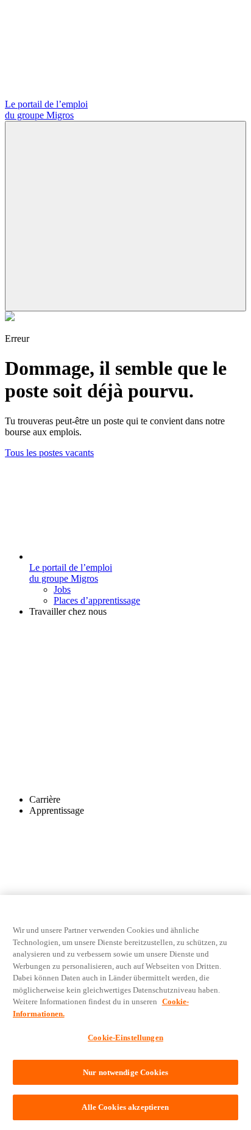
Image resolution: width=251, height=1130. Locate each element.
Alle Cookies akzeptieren (125, 1107)
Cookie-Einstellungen (125, 1037)
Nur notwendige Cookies (125, 1072)
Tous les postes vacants (49, 452)
